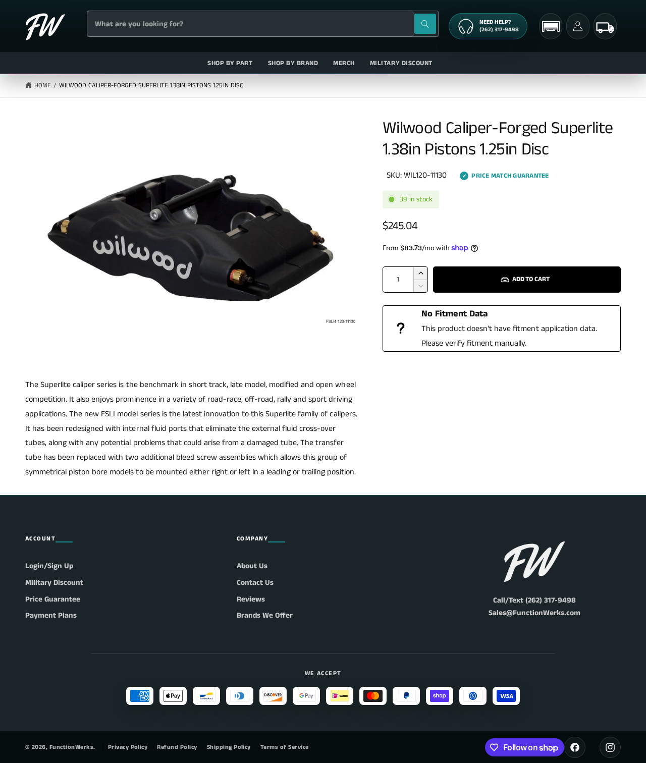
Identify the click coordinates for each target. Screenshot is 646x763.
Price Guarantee (52, 599)
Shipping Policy (229, 747)
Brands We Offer (265, 615)
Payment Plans (51, 615)
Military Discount (54, 582)
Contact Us (255, 582)
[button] (551, 26)
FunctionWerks (71, 747)
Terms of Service (284, 747)
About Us (252, 566)
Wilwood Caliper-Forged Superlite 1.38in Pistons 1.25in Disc (151, 85)
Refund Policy (177, 747)
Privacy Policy (128, 747)
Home (42, 85)
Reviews (251, 599)
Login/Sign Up (49, 566)
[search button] (425, 24)
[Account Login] (577, 26)
